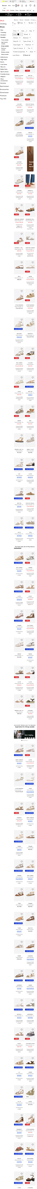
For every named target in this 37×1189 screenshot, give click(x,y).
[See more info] (19, 85)
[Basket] (34, 6)
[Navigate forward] (30, 10)
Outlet (6, 1)
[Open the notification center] (26, 5)
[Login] (22, 6)
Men (9, 5)
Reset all (27, 55)
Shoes (21, 20)
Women (4, 5)
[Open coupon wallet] (18, 6)
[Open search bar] (33, 10)
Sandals (27, 20)
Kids (13, 5)
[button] (22, 23)
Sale (22, 31)
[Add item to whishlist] (22, 62)
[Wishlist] (30, 6)
